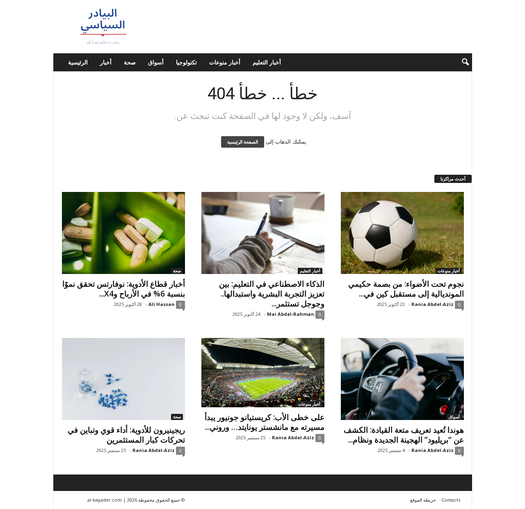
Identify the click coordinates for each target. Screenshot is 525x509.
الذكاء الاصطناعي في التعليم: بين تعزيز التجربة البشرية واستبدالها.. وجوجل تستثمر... (271, 293)
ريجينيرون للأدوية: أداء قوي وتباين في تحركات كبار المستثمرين (126, 435)
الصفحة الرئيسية (242, 141)
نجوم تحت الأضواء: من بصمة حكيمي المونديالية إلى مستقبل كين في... (406, 288)
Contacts (450, 500)
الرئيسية (78, 62)
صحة (130, 62)
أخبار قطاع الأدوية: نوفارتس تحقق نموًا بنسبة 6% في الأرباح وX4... (123, 288)
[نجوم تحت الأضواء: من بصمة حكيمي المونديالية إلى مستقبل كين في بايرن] (402, 233)
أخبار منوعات (224, 62)
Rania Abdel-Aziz (432, 304)
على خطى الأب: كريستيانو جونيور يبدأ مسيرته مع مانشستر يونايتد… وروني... (264, 422)
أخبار (106, 62)
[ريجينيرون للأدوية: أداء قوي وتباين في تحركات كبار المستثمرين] (123, 379)
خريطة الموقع (423, 500)
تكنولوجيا (186, 62)
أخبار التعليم (267, 62)
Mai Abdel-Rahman (290, 314)
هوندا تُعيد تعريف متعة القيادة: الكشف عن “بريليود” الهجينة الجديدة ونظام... (404, 435)
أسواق (156, 62)
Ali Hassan (161, 304)
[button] (460, 62)
